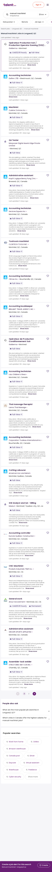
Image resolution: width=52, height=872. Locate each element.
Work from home (16, 741)
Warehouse (14, 769)
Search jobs (5, 28)
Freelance (32, 769)
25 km (41, 14)
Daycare (12, 762)
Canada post (14, 755)
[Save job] (48, 43)
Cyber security (15, 777)
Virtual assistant (32, 762)
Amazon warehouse (17, 748)
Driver (32, 755)
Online (36, 741)
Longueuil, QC (17, 28)
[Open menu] (47, 4)
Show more (31, 65)
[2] (34, 693)
